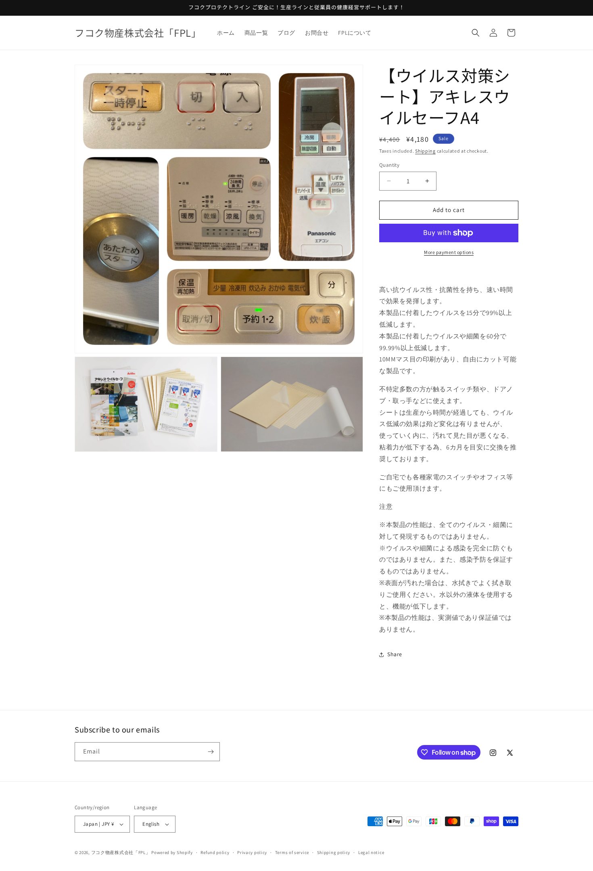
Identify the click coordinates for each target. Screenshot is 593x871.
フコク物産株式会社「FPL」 (120, 852)
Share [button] (394, 654)
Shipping (425, 151)
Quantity (389, 165)
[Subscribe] (210, 751)
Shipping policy (334, 852)
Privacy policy (252, 852)
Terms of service (292, 852)
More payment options (449, 252)
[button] (475, 33)
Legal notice (371, 852)
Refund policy (214, 852)
